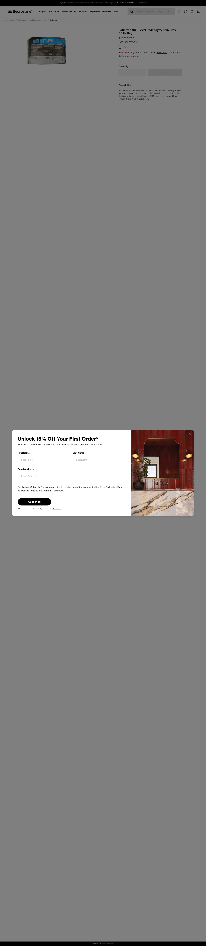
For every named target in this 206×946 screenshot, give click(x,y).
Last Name (78, 452)
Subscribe (34, 501)
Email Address (26, 469)
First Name (24, 452)
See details (57, 509)
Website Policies (29, 490)
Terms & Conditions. (53, 490)
